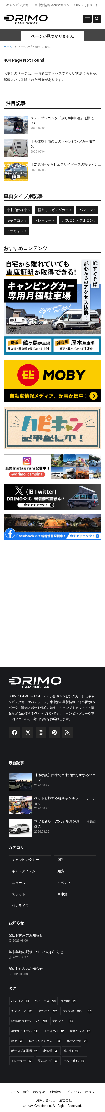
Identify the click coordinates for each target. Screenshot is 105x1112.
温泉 (16, 1041)
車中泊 (71, 1050)
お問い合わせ (45, 1100)
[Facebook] (14, 733)
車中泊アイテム (24, 1031)
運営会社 (65, 1100)
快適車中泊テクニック (29, 1021)
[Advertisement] (52, 596)
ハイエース (45, 1001)
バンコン (86, 209)
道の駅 (68, 1001)
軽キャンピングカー (54, 209)
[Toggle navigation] (87, 19)
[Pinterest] (54, 733)
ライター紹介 (19, 1091)
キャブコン (16, 220)
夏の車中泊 (47, 1060)
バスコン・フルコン (78, 220)
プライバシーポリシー (82, 1091)
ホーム (8, 46)
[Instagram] (41, 733)
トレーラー (43, 220)
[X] (27, 733)
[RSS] (67, 733)
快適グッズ (80, 1031)
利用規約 (56, 1091)
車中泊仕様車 (17, 209)
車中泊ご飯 (77, 1041)
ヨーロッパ (53, 1031)
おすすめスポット (77, 1011)
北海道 (50, 1050)
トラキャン (16, 230)
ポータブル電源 (24, 1050)
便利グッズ (62, 1021)
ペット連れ (74, 1060)
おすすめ (39, 1091)
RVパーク (47, 1011)
